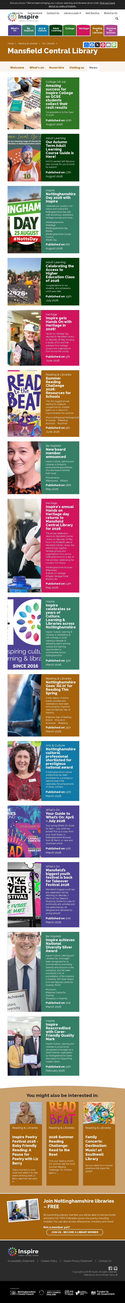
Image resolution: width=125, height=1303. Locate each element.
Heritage (84, 28)
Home (11, 43)
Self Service (92, 13)
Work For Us (110, 13)
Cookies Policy (49, 1261)
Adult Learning (57, 29)
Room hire (56, 67)
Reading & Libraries (98, 30)
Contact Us (53, 13)
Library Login (71, 13)
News (93, 67)
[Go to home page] (23, 17)
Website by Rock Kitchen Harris (99, 1275)
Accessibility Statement (21, 1261)
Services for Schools (111, 30)
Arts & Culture (42, 29)
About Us (18, 13)
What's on (36, 67)
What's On (15, 29)
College (69, 28)
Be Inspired (28, 29)
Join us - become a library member (74, 1232)
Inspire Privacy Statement (78, 1261)
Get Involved (35, 13)
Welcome (17, 67)
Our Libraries (48, 43)
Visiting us (76, 67)
